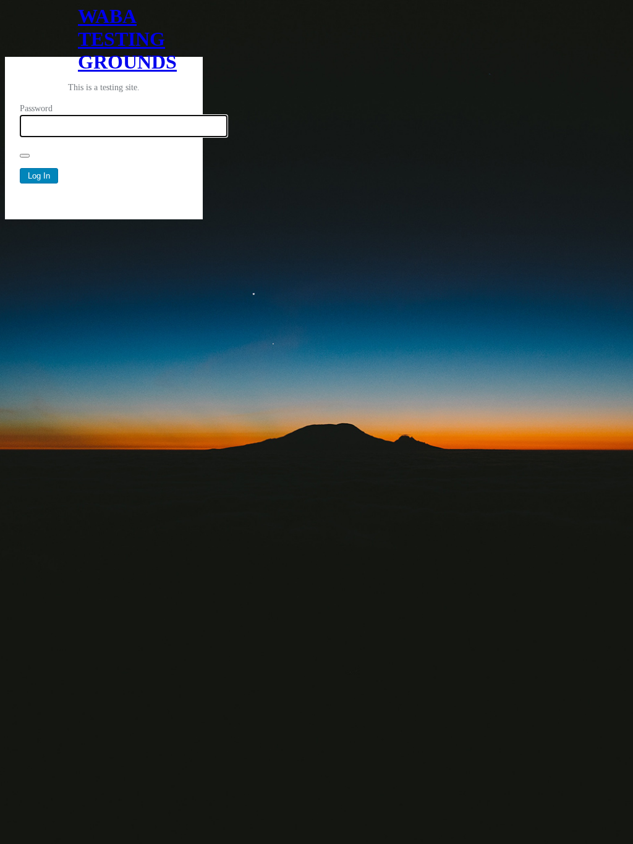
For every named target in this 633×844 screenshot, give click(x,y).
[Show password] (25, 156)
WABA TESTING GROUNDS (104, 31)
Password (36, 108)
